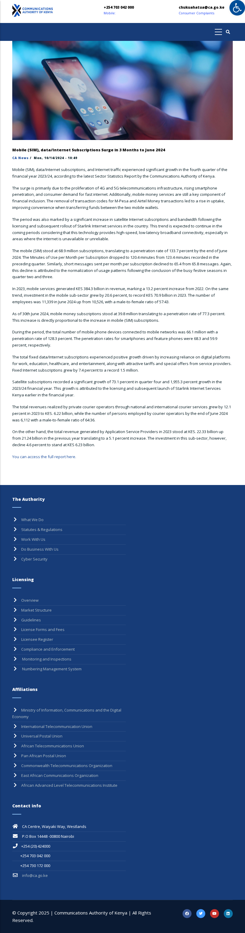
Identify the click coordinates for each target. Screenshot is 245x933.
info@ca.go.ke (34, 875)
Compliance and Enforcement (48, 649)
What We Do (32, 519)
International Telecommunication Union (56, 726)
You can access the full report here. (44, 456)
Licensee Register (37, 639)
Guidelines (31, 620)
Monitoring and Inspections (46, 659)
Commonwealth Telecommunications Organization (66, 765)
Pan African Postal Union (43, 755)
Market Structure (36, 610)
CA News (20, 158)
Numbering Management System (51, 669)
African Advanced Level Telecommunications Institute (69, 785)
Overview (30, 600)
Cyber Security (34, 559)
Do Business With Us (40, 549)
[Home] (46, 10)
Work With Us (33, 539)
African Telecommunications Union (52, 746)
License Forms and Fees (43, 629)
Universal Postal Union (41, 736)
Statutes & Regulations (41, 529)
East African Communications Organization (59, 775)
